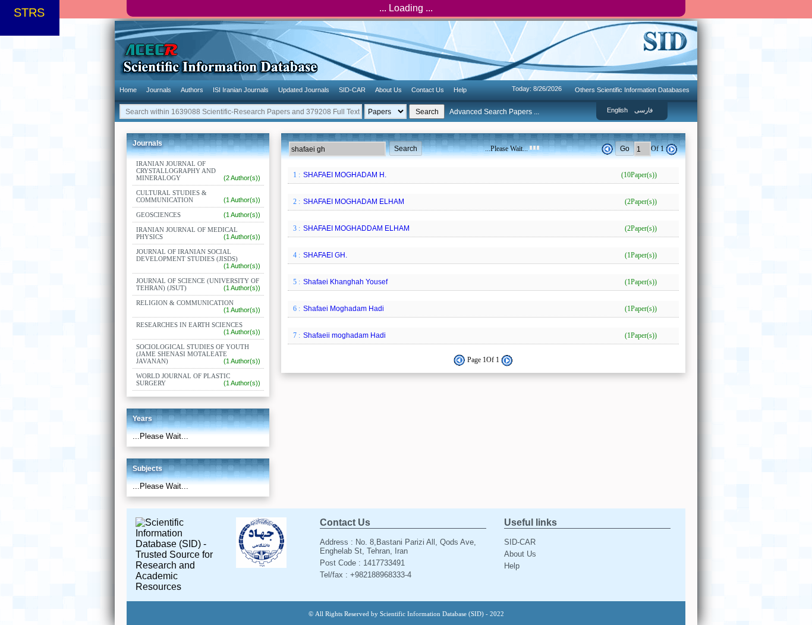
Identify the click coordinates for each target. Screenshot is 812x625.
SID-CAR (352, 89)
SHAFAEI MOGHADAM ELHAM (479, 201)
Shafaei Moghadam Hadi (479, 308)
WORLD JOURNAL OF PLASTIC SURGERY (198, 379)
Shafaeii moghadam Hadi (479, 335)
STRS (29, 12)
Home (128, 89)
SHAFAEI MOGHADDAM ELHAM (479, 228)
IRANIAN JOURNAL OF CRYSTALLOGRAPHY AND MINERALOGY (198, 170)
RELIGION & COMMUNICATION (198, 306)
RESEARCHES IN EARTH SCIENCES (198, 328)
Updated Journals (303, 89)
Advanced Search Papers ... (494, 112)
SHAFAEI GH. (479, 255)
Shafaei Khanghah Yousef (479, 282)
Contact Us (427, 89)
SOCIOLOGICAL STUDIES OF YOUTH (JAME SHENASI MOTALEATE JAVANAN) (198, 354)
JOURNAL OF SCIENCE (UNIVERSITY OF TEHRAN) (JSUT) (198, 284)
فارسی (643, 110)
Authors (192, 89)
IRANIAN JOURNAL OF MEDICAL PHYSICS (198, 233)
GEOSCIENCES (198, 214)
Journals (158, 89)
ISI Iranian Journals (241, 89)
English (617, 110)
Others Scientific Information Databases (632, 89)
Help (460, 89)
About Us (388, 89)
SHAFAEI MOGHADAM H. (479, 175)
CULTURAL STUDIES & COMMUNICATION (198, 196)
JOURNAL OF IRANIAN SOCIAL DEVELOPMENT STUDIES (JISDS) (198, 258)
